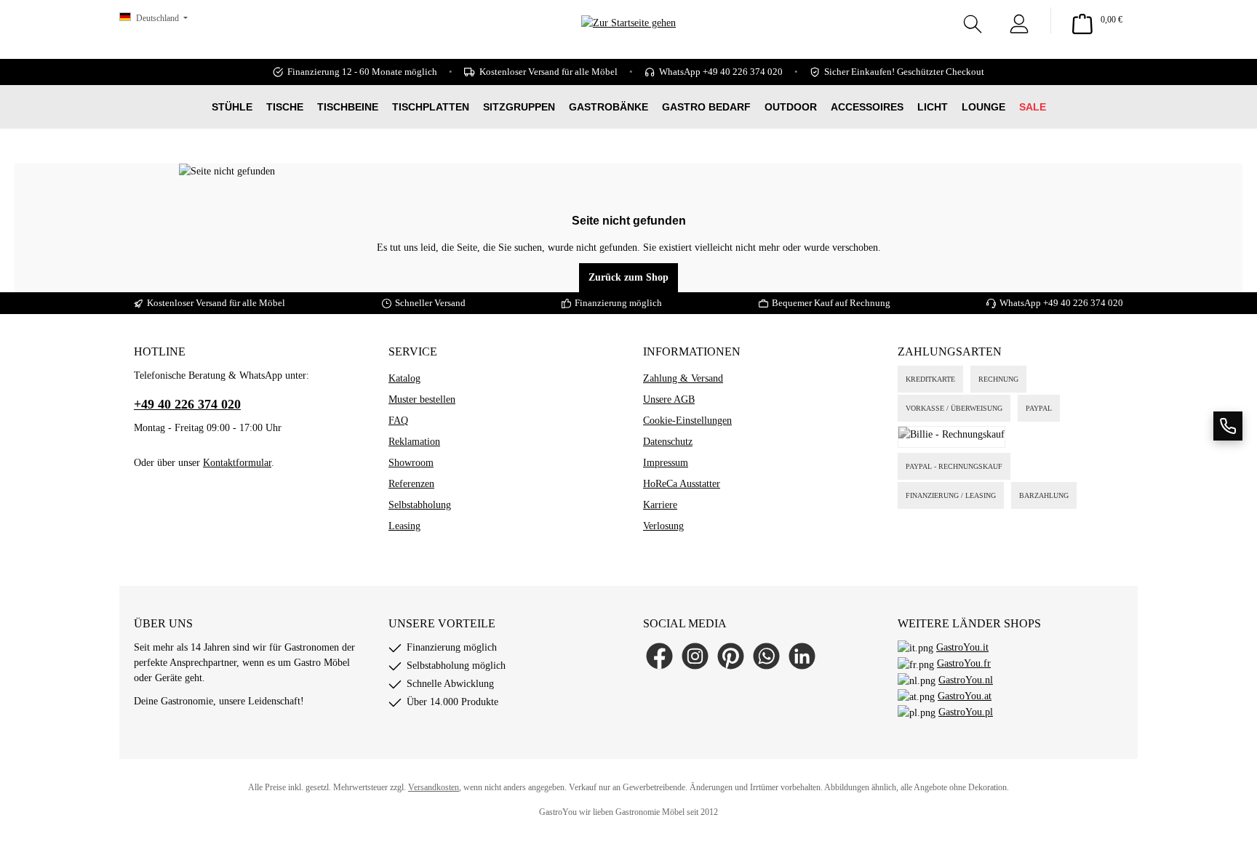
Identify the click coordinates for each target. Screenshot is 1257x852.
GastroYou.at (964, 696)
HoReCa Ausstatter (681, 483)
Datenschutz (668, 441)
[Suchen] (972, 20)
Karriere (660, 504)
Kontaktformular (237, 462)
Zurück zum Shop (628, 277)
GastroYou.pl (965, 712)
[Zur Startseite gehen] (628, 44)
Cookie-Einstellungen (687, 420)
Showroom (411, 462)
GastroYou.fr (964, 663)
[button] (1227, 426)
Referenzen (411, 483)
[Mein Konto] (1019, 20)
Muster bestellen (421, 399)
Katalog (404, 378)
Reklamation (414, 441)
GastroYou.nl (965, 680)
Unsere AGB (669, 399)
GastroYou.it (962, 647)
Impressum (665, 462)
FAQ (398, 420)
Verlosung (663, 526)
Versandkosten (433, 787)
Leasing (404, 526)
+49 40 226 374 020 (1083, 302)
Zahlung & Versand (683, 378)
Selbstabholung (419, 504)
